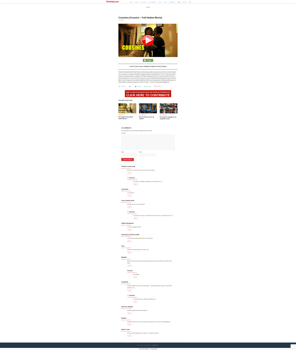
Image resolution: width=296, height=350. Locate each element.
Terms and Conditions (144, 349)
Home (131, 2)
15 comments (121, 20)
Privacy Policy (153, 349)
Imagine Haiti (155, 345)
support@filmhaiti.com (156, 181)
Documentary (152, 2)
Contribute (172, 2)
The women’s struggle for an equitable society (168, 117)
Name (123, 152)
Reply (135, 184)
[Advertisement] (148, 11)
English (185, 2)
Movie (136, 2)
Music (159, 2)
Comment (123, 133)
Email (140, 152)
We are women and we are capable (146, 117)
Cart (165, 2)
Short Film (143, 2)
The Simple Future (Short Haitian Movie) (125, 117)
